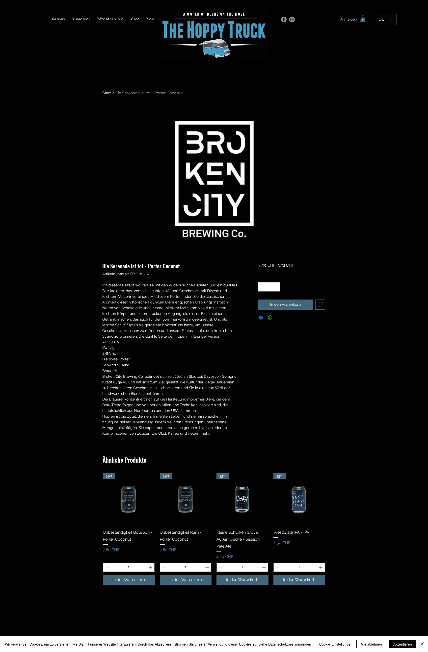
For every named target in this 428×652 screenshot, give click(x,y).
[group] (214, 529)
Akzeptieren (402, 644)
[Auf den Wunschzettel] (320, 305)
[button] (363, 18)
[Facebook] (284, 19)
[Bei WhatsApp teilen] (270, 318)
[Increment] (276, 287)
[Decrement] (261, 287)
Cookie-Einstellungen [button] (335, 644)
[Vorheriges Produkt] (96, 499)
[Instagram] (292, 19)
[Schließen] (422, 644)
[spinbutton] (269, 287)
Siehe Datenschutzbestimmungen (284, 644)
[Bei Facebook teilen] (261, 318)
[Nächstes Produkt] (332, 499)
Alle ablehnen (371, 644)
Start (106, 93)
